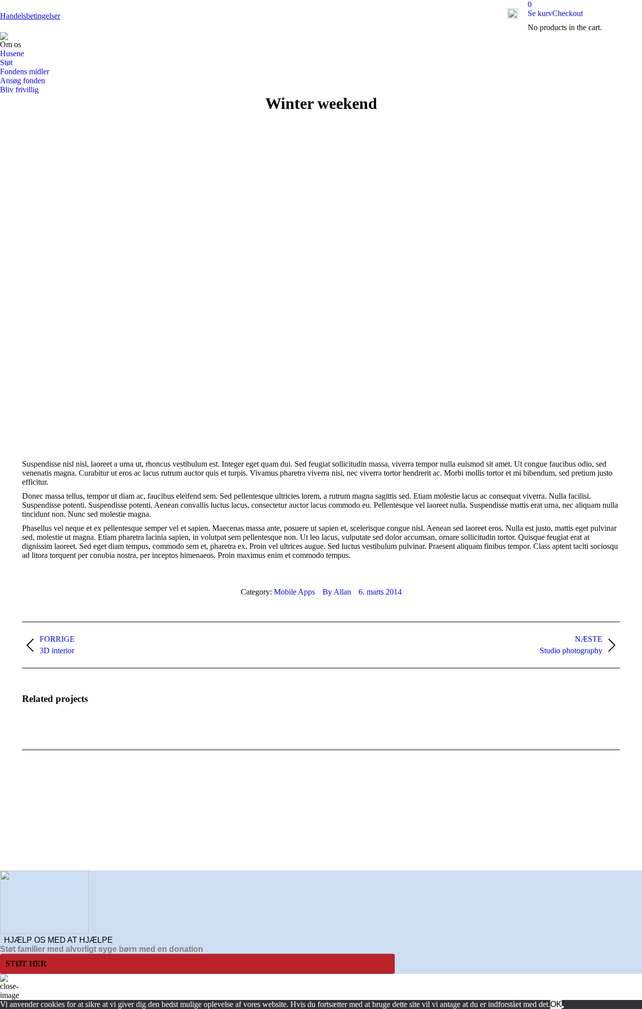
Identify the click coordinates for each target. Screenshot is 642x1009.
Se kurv (540, 13)
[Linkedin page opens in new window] (44, 847)
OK (556, 1004)
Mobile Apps (294, 592)
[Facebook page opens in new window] (29, 847)
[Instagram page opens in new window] (59, 847)
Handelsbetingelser (30, 16)
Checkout (567, 13)
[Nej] (563, 1007)
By (337, 592)
